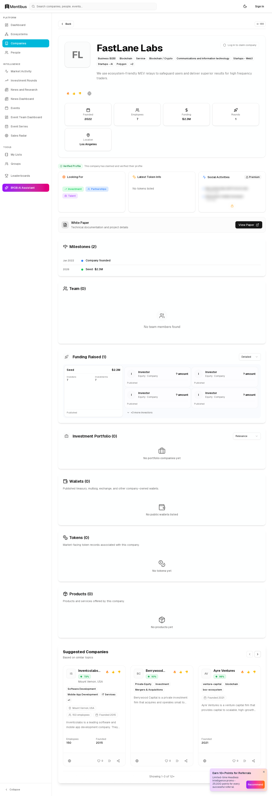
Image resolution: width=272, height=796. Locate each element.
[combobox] (250, 356)
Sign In (259, 6)
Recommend (255, 784)
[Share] (118, 761)
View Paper (246, 225)
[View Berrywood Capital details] (162, 716)
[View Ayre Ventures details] (229, 716)
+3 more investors (142, 412)
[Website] (89, 93)
